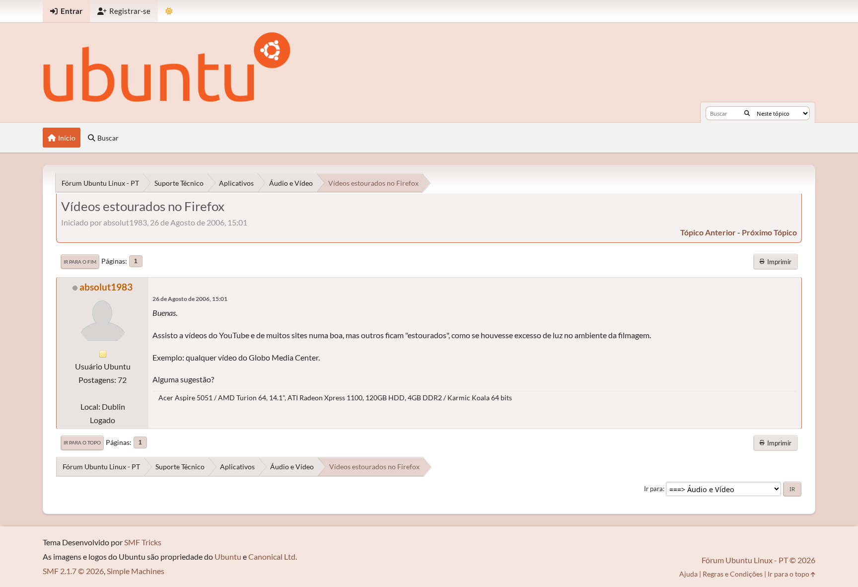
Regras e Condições (733, 574)
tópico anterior (708, 232)
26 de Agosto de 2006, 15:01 (189, 298)
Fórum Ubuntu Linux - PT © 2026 (758, 560)
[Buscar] (747, 113)
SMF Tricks (142, 542)
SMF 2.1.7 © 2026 (73, 571)
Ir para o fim (80, 262)
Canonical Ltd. (272, 556)
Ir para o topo (82, 442)
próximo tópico (769, 232)
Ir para (653, 489)
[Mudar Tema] (169, 11)
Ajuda (688, 574)
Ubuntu (227, 556)
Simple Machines (135, 571)
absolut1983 (106, 287)
